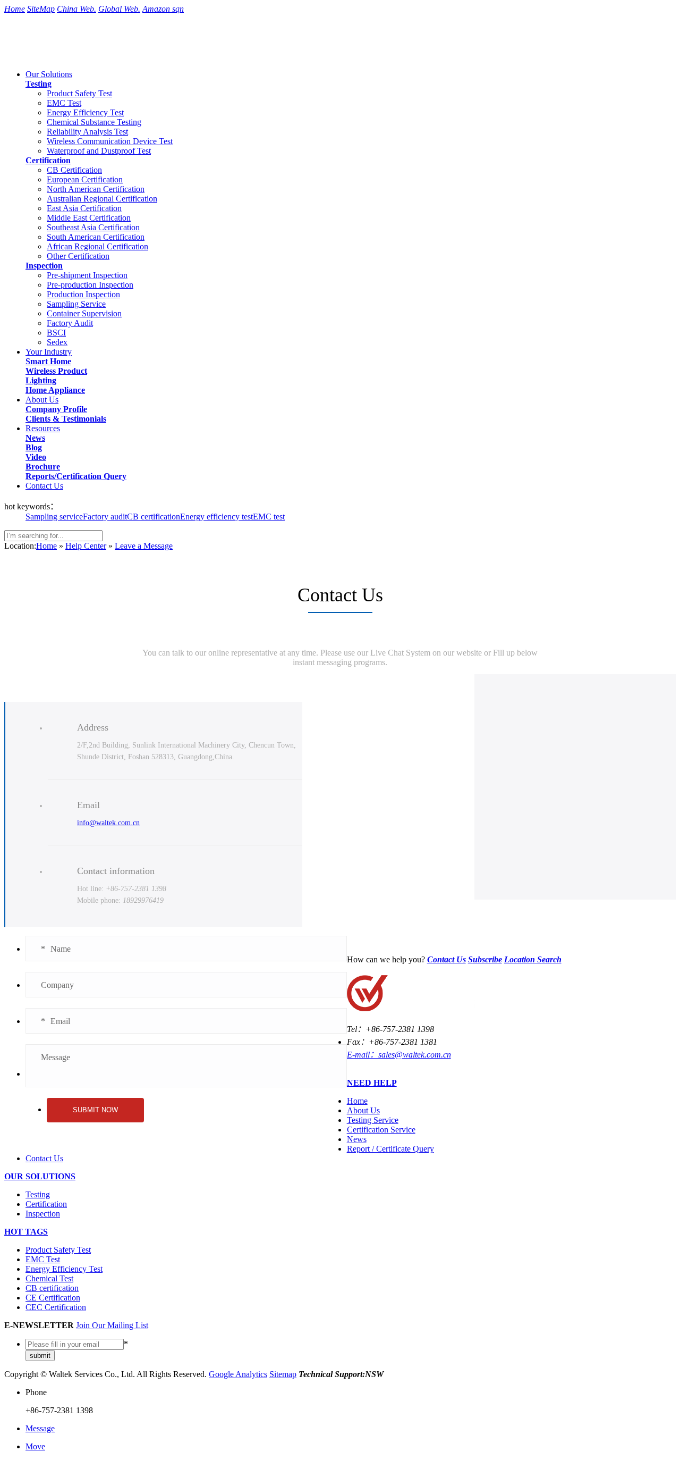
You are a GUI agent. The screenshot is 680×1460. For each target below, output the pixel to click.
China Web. (76, 8)
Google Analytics (238, 1374)
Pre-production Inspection (90, 284)
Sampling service (54, 516)
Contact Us (44, 485)
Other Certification (78, 256)
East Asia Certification (84, 208)
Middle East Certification (89, 217)
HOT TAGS (26, 1231)
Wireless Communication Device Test (110, 141)
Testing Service (372, 1120)
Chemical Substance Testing (94, 122)
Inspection (44, 265)
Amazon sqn (163, 8)
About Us (42, 399)
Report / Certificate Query (390, 1148)
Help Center (85, 545)
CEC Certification (56, 1307)
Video (36, 457)
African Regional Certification (97, 246)
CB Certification (74, 169)
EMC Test (64, 102)
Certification (48, 160)
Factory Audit (70, 323)
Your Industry (49, 351)
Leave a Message (144, 545)
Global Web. (119, 8)
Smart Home (48, 361)
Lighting (41, 380)
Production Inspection (83, 294)
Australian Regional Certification (102, 198)
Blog (34, 447)
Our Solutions (49, 74)
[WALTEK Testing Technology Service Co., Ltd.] (63, 52)
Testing (39, 83)
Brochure (43, 466)
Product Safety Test (79, 93)
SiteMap (41, 8)
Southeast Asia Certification (93, 227)
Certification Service (381, 1129)
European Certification (85, 179)
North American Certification (95, 189)
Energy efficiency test (216, 516)
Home (14, 8)
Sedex (57, 342)
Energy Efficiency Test (85, 112)
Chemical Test (49, 1278)
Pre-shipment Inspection (87, 275)
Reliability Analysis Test (87, 131)
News (35, 437)
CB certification (153, 516)
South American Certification (95, 236)
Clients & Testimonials (66, 418)
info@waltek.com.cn (108, 823)
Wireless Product (56, 370)
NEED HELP (372, 1082)
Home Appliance (55, 390)
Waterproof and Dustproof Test (99, 150)
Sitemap (282, 1374)
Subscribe (485, 959)
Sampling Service (76, 303)
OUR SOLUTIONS (39, 1176)
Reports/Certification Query (76, 476)
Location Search (533, 959)
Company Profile (56, 409)
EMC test (269, 516)
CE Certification (53, 1297)
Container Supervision (84, 313)
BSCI (56, 332)
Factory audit (105, 516)
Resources (43, 428)
